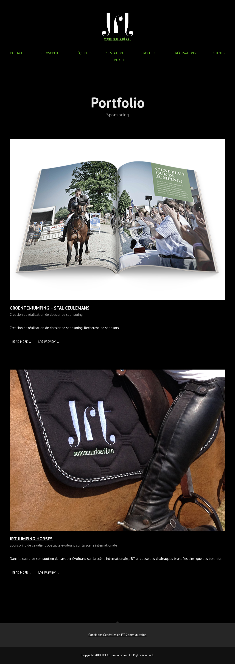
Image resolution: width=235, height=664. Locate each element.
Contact (117, 60)
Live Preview (47, 342)
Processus (150, 53)
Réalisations (185, 53)
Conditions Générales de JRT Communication (117, 635)
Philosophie (49, 53)
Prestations (115, 53)
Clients (219, 53)
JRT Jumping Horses (31, 539)
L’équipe (82, 53)
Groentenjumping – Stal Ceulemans (50, 308)
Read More (20, 342)
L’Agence (16, 53)
